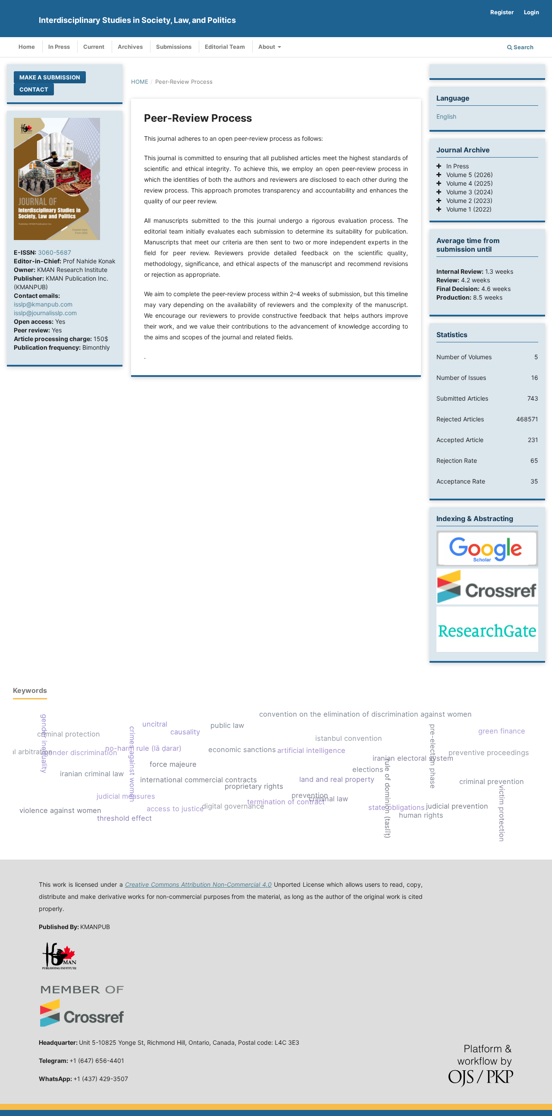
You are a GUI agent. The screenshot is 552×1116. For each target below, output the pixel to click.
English (446, 116)
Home (27, 46)
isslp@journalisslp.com (45, 312)
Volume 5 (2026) (467, 174)
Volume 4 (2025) (467, 183)
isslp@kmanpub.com (43, 304)
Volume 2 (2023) (466, 200)
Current (93, 46)
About (267, 46)
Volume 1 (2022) (466, 209)
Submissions (173, 46)
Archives (130, 46)
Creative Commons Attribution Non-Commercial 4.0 (198, 884)
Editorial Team (225, 46)
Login (531, 12)
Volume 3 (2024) (467, 192)
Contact (33, 89)
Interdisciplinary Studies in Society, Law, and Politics (137, 20)
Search (522, 47)
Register (502, 12)
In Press (59, 46)
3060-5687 (54, 252)
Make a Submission (49, 77)
